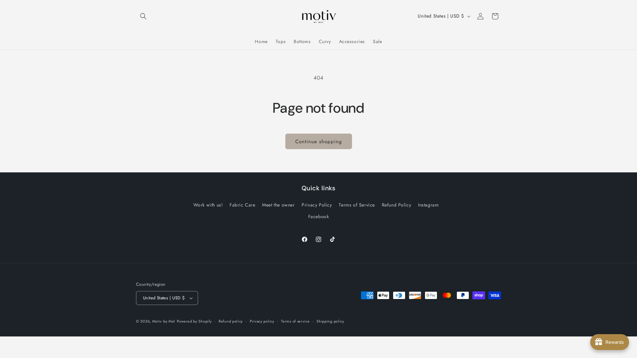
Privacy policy (262, 321)
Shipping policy (330, 321)
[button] (143, 16)
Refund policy (231, 321)
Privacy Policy (317, 205)
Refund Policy (396, 205)
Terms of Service (357, 205)
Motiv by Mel (163, 321)
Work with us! (208, 205)
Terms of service (295, 321)
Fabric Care (242, 205)
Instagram (428, 205)
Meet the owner (278, 205)
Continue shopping (318, 141)
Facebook (318, 216)
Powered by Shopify (194, 321)
